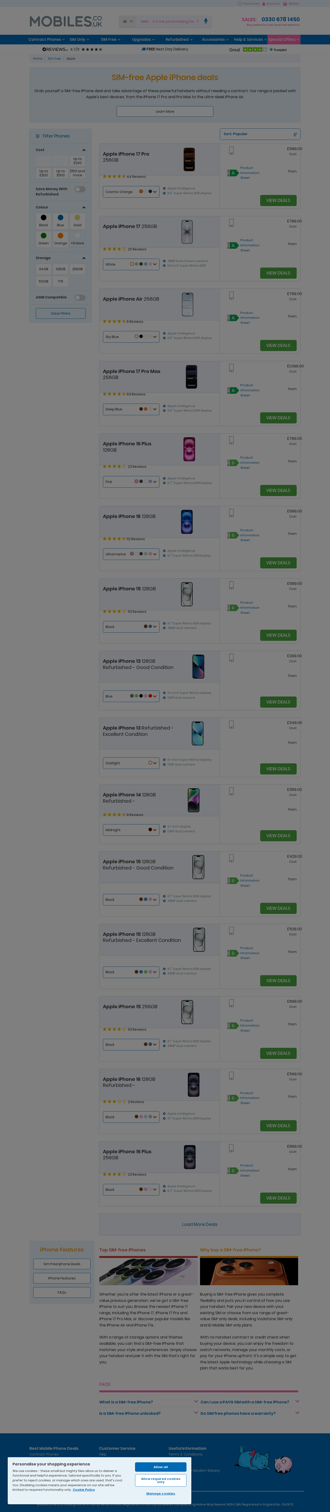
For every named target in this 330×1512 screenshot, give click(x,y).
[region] (99, 1480)
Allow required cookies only (160, 1480)
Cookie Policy (84, 1489)
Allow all (161, 1467)
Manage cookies (160, 1493)
